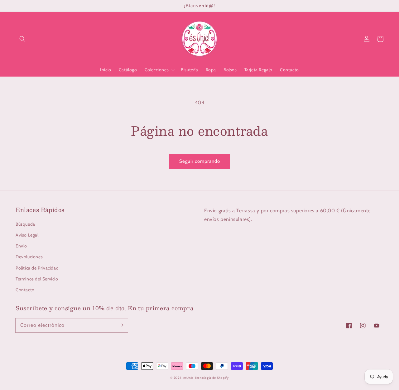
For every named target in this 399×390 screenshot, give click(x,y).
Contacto (25, 290)
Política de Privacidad (37, 268)
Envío (21, 246)
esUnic (188, 378)
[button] (22, 39)
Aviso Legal (27, 235)
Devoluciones (29, 257)
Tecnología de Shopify (212, 378)
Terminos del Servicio (37, 279)
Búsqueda (25, 224)
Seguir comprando (199, 161)
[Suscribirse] (121, 325)
